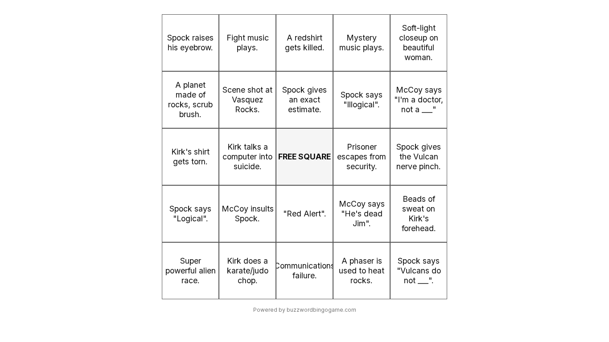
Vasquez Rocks (247, 104)
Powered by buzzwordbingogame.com (304, 309)
